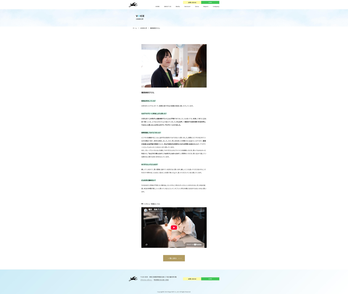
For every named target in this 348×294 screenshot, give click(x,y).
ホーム (135, 28)
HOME (158, 6)
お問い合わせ (192, 2)
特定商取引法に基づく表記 (161, 280)
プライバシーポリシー (146, 280)
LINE (210, 2)
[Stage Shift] (133, 278)
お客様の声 (143, 28)
